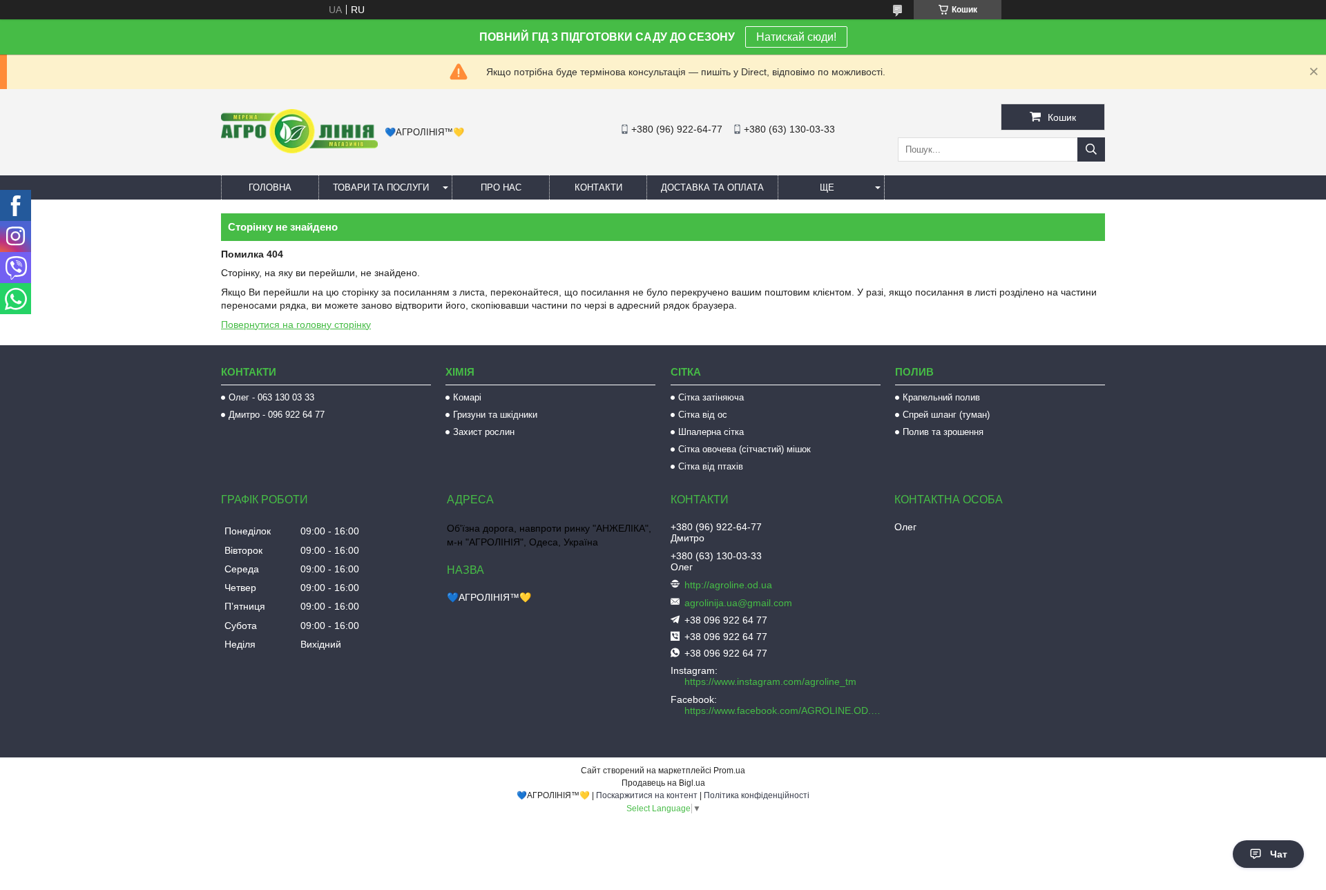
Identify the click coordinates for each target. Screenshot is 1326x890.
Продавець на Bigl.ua (663, 783)
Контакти (598, 187)
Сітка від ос (702, 414)
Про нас (501, 187)
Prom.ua (729, 770)
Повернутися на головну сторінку (296, 324)
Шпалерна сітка (711, 432)
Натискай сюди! (796, 37)
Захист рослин (484, 432)
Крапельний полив (941, 397)
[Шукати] (1091, 149)
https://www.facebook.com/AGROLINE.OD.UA (783, 710)
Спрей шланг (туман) (946, 414)
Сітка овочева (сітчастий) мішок (744, 449)
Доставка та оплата (712, 187)
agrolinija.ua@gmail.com (738, 602)
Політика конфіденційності (756, 795)
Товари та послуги (381, 187)
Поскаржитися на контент (647, 795)
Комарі (467, 397)
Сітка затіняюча (711, 397)
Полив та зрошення (943, 432)
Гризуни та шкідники (495, 414)
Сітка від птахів (710, 466)
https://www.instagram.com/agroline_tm (770, 681)
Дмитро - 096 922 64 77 (277, 414)
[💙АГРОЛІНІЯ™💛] (299, 149)
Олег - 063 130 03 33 (271, 397)
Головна (270, 187)
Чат (1278, 854)
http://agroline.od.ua (728, 584)
